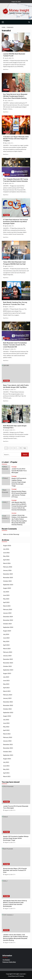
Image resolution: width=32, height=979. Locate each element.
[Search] (29, 22)
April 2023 (6, 687)
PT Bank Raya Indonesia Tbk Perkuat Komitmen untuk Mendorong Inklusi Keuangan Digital (15, 221)
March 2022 (6, 734)
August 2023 (7, 673)
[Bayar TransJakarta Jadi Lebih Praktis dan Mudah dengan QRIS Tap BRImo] (16, 373)
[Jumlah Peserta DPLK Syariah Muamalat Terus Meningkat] (6, 467)
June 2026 (6, 552)
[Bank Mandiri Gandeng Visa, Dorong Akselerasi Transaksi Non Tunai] (16, 290)
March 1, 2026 (8, 306)
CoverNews (11, 976)
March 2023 (6, 691)
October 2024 (7, 623)
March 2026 (6, 563)
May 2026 (6, 556)
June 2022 (6, 723)
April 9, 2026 (8, 266)
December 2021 (8, 744)
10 (20, 448)
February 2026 (7, 567)
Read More (5, 69)
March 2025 (6, 606)
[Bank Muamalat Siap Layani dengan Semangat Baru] (16, 413)
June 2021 (6, 766)
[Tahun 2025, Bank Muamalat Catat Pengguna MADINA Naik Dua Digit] (16, 250)
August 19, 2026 (9, 908)
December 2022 (8, 702)
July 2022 (6, 719)
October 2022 (7, 709)
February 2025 (7, 609)
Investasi (14, 513)
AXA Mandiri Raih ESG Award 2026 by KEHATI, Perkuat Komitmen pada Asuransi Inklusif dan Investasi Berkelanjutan (19, 506)
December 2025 (8, 574)
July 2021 (6, 762)
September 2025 (8, 584)
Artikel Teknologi (14, 534)
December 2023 (8, 659)
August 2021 (7, 758)
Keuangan (6, 49)
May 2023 (6, 684)
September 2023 (8, 670)
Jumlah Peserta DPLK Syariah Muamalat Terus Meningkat (19, 470)
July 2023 (6, 677)
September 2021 (8, 755)
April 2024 (6, 645)
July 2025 (6, 591)
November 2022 (8, 705)
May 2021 (6, 769)
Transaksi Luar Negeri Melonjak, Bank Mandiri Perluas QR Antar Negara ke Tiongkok (16, 139)
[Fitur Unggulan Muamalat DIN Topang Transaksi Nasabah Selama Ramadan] (16, 167)
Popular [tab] (14, 462)
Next (25, 448)
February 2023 (7, 695)
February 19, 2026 (9, 349)
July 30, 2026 (8, 58)
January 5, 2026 (9, 430)
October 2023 (7, 666)
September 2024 (8, 627)
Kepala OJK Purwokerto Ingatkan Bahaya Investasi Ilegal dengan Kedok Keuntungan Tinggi (19, 482)
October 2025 (7, 581)
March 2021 (6, 776)
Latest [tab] (6, 462)
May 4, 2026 (8, 143)
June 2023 (6, 680)
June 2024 (6, 638)
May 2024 (6, 641)
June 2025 (6, 595)
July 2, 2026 (8, 100)
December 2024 (8, 616)
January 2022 (7, 741)
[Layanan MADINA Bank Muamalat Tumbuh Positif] (16, 42)
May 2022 (6, 726)
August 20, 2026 (9, 874)
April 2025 (6, 602)
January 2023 (7, 698)
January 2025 (7, 613)
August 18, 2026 (9, 942)
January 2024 (7, 655)
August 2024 (7, 631)
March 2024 (6, 648)
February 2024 (7, 652)
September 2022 (8, 712)
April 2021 (6, 773)
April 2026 (6, 560)
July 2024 (6, 634)
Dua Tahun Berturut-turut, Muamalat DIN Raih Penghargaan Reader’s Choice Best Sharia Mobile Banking (15, 96)
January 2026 (7, 570)
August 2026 (7, 545)
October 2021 (7, 751)
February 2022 (7, 737)
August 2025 (7, 588)
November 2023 (8, 663)
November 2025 (8, 577)
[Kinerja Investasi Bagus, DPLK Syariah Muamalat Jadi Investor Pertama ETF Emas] (6, 491)
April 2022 (6, 730)
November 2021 (8, 748)
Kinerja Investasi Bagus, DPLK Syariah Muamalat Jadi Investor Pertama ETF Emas (15, 870)
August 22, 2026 (9, 810)
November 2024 (8, 620)
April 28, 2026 (8, 183)
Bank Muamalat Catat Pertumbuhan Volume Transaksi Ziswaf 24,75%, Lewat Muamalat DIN (15, 345)
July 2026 (6, 549)
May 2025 (6, 599)
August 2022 (7, 716)
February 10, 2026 (9, 389)
